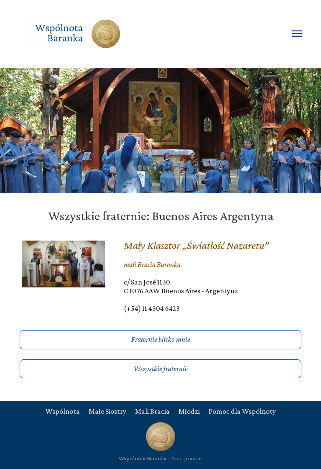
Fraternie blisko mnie (160, 339)
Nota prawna (187, 458)
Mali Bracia (152, 411)
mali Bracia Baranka (152, 264)
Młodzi (189, 411)
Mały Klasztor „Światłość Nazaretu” (196, 245)
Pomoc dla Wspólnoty (242, 411)
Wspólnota (63, 411)
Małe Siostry (107, 411)
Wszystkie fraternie (161, 368)
